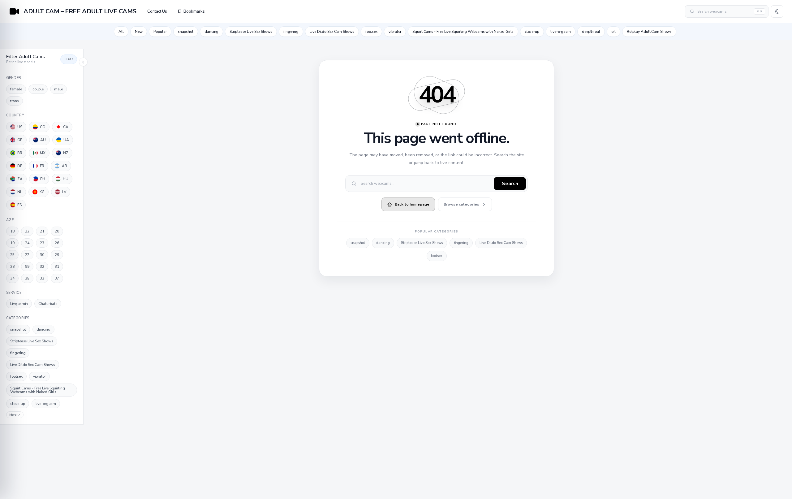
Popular (159, 31)
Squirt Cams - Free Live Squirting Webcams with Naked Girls (462, 31)
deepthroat (591, 31)
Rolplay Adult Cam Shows (649, 31)
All (121, 31)
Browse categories (461, 204)
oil (613, 31)
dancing (211, 31)
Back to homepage (412, 204)
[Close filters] (83, 62)
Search (510, 183)
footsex (371, 31)
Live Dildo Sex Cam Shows (332, 31)
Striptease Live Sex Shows (251, 31)
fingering (291, 31)
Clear (68, 59)
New (139, 31)
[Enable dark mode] (777, 11)
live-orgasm (560, 31)
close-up (532, 31)
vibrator (395, 31)
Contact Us (157, 11)
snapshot (185, 31)
